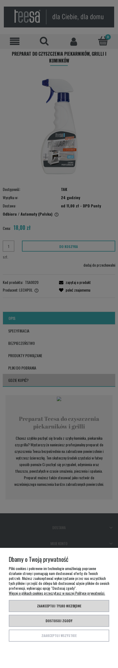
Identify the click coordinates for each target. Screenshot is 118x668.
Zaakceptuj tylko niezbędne (59, 606)
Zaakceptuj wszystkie (59, 635)
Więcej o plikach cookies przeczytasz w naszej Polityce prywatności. (57, 593)
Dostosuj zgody (59, 620)
